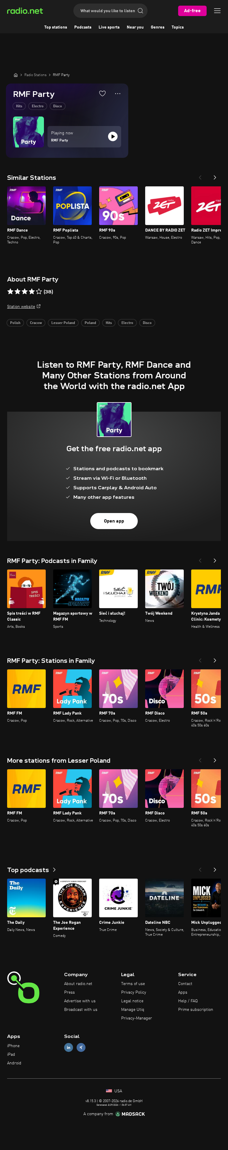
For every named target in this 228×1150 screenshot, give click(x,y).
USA (117, 1091)
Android (14, 1063)
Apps (182, 992)
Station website (21, 307)
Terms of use (133, 984)
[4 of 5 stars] (31, 291)
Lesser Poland (63, 323)
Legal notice (132, 1001)
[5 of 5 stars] (38, 291)
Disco (57, 106)
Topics (178, 27)
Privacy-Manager (136, 1018)
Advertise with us (80, 1001)
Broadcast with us (80, 1010)
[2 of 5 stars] (17, 291)
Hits (19, 106)
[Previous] (200, 176)
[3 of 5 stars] (24, 291)
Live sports (109, 27)
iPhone (13, 1046)
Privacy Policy (133, 992)
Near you (135, 27)
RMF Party (59, 140)
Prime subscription (195, 1010)
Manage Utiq (132, 1010)
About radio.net (78, 984)
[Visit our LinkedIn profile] (68, 1047)
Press (69, 992)
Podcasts (82, 27)
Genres (157, 27)
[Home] (15, 75)
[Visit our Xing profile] (81, 1047)
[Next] (215, 176)
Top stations (55, 27)
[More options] (117, 93)
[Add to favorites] (102, 93)
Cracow (36, 323)
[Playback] (113, 136)
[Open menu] (217, 10)
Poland (90, 323)
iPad (11, 1055)
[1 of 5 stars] (10, 291)
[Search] (140, 10)
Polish (15, 323)
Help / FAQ (188, 1001)
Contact (185, 984)
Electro (38, 106)
